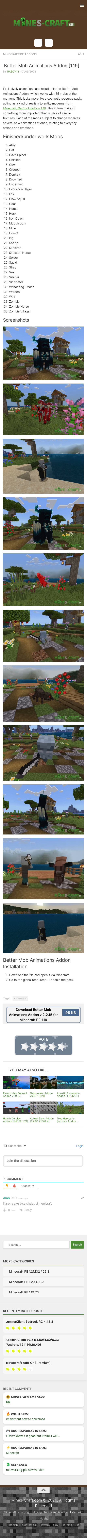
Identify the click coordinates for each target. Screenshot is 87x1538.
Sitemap (13, 1524)
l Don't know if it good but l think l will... (33, 1436)
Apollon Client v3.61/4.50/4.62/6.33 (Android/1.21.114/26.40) (32, 1342)
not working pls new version (25, 1470)
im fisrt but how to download (25, 1419)
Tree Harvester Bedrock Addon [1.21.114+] (66, 1121)
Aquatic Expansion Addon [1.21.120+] (68, 1094)
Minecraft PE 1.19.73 (24, 1292)
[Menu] (82, 5)
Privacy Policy (49, 1524)
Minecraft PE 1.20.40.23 (26, 1282)
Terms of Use (71, 1524)
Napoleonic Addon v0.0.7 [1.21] (41, 1094)
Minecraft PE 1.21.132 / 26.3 (29, 1271)
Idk (8, 1402)
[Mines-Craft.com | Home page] (43, 19)
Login (79, 1146)
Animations (20, 998)
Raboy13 (13, 71)
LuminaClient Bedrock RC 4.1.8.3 (29, 1322)
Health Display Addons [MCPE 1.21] (15, 1120)
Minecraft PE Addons (20, 54)
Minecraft (12, 1453)
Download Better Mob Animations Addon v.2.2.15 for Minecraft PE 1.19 (42, 1015)
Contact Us (29, 1524)
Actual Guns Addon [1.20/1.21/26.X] (42, 1120)
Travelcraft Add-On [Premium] (28, 1363)
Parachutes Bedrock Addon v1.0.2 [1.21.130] (15, 1096)
